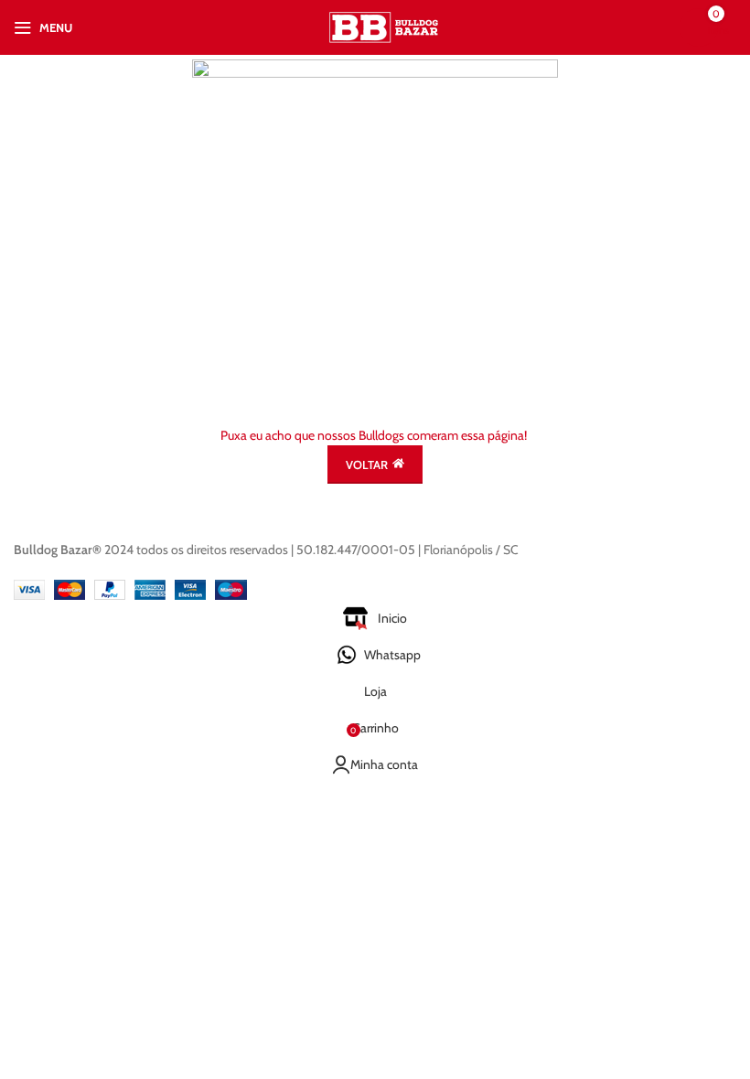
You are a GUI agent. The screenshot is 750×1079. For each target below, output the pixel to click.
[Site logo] (384, 25)
